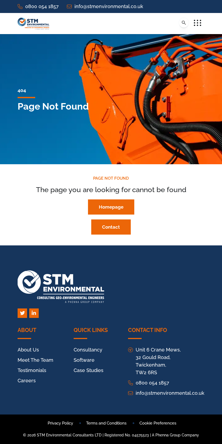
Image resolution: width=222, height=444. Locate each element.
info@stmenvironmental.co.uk (108, 6)
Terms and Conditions (106, 423)
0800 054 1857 (42, 6)
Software (84, 360)
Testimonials (32, 370)
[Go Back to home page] (33, 23)
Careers (27, 380)
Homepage (111, 207)
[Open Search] (184, 23)
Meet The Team (35, 360)
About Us (28, 350)
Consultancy (88, 350)
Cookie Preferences (157, 423)
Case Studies (88, 370)
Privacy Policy (60, 423)
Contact (111, 227)
